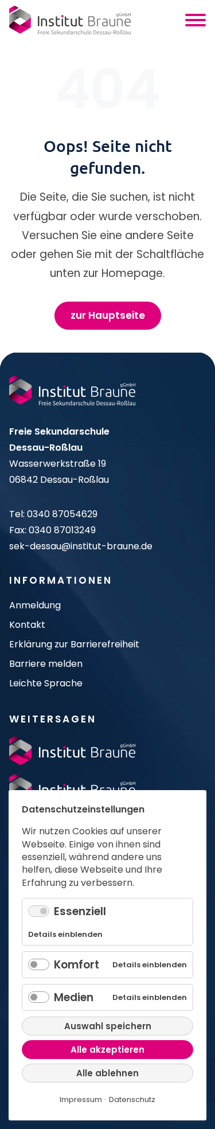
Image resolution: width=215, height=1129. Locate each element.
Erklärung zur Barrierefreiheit (74, 644)
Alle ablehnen (107, 1073)
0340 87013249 (62, 530)
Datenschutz (132, 1099)
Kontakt (27, 624)
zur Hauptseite (108, 315)
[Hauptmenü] (195, 20)
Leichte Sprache (46, 683)
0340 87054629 (62, 514)
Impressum (81, 1099)
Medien (73, 997)
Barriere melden (46, 663)
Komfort (76, 964)
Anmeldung (35, 605)
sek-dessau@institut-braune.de (81, 546)
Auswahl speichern (107, 1026)
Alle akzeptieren (107, 1050)
